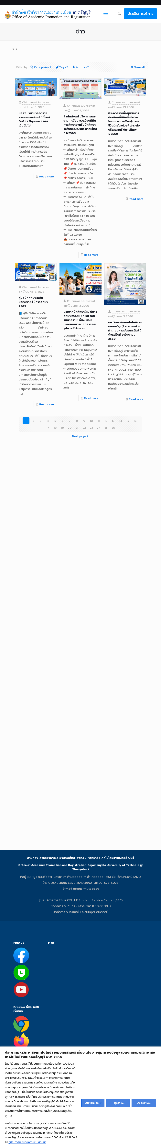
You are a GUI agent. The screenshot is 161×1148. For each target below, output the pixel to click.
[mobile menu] (105, 13)
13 (113, 420)
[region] (80, 1097)
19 (62, 427)
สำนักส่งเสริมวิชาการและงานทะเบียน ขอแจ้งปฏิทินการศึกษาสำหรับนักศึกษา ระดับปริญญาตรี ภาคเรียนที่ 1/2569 (80, 124)
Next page (79, 436)
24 (98, 427)
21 (77, 427)
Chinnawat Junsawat (36, 102)
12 (106, 420)
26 (113, 427)
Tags (62, 67)
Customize (91, 1103)
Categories (41, 67)
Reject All (118, 1103)
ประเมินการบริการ (140, 13)
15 (127, 420)
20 (69, 427)
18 (55, 427)
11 (99, 420)
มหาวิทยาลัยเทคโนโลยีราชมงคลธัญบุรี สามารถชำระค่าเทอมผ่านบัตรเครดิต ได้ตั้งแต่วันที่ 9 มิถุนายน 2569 (125, 330)
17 (48, 427)
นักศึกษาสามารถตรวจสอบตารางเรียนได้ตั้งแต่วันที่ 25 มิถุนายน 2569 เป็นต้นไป (34, 119)
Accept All (143, 1103)
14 (120, 420)
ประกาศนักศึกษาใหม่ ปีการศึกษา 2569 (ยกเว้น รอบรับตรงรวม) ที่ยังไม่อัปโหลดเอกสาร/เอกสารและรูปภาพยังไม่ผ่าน (80, 319)
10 (91, 420)
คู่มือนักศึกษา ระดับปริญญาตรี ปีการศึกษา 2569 (33, 301)
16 (135, 420)
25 (106, 427)
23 (91, 427)
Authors (81, 67)
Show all (139, 67)
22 (84, 427)
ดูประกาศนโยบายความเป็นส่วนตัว (27, 1142)
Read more (46, 176)
